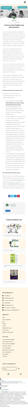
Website (7, 210)
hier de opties (18, 180)
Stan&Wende (14, 20)
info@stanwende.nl (8, 305)
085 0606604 (7, 302)
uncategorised (17, 22)
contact (18, 187)
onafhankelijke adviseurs (14, 184)
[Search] (19, 368)
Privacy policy (22, 383)
